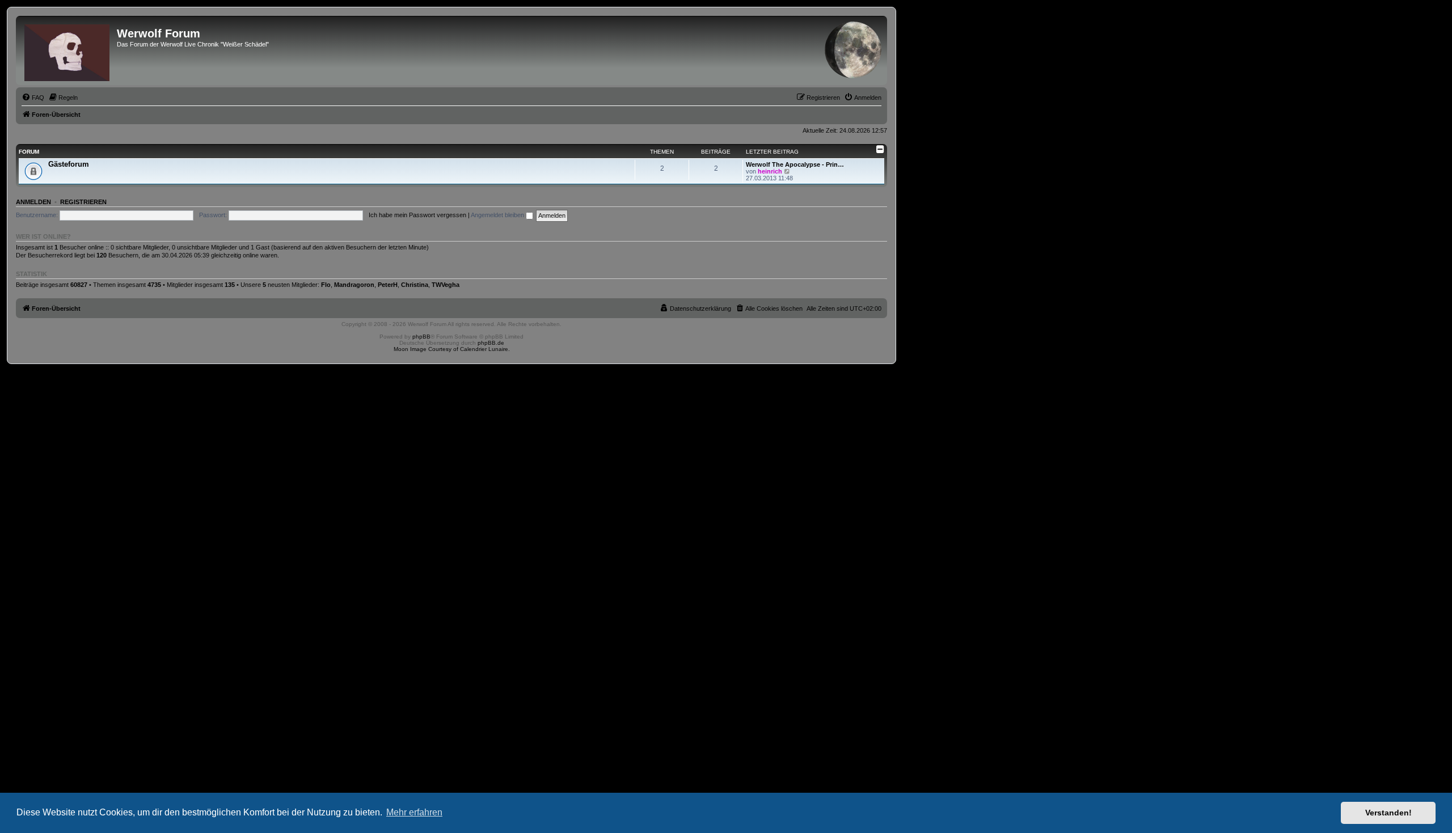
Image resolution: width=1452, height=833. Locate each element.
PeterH (388, 284)
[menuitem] (33, 97)
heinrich (770, 171)
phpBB (421, 336)
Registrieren (83, 201)
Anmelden (33, 201)
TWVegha (445, 284)
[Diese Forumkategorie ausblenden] (880, 149)
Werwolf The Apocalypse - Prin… (795, 164)
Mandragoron (354, 284)
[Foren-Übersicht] (68, 50)
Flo (326, 284)
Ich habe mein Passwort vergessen (417, 215)
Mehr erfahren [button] (414, 812)
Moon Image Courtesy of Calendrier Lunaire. (452, 349)
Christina (414, 284)
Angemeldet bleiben (498, 215)
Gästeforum (68, 164)
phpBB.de (491, 343)
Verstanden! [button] (1388, 812)
